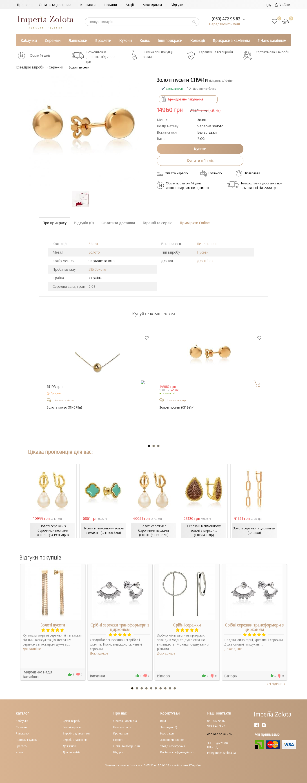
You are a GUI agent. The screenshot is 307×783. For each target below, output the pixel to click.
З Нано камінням (272, 40)
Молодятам (152, 4)
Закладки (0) (168, 727)
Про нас (23, 4)
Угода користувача (172, 746)
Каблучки (29, 40)
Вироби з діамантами (77, 733)
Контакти (88, 4)
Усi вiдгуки (274, 683)
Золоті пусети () (176, 407)
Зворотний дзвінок (172, 740)
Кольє (145, 40)
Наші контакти (122, 727)
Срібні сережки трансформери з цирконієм (120, 627)
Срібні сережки (187, 625)
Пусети (202, 252)
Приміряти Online (195, 222)
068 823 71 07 (216, 725)
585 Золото (97, 269)
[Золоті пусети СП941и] (83, 128)
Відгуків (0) (84, 222)
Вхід (163, 721)
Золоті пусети (52, 625)
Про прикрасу (54, 222)
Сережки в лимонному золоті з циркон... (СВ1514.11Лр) (204, 530)
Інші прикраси (170, 40)
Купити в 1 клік (200, 160)
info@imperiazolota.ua (221, 753)
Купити (200, 148)
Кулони (125, 40)
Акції (130, 4)
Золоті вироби (72, 727)
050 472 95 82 (216, 721)
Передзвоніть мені (224, 24)
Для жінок (205, 260)
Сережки (52, 40)
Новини (110, 4)
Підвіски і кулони (27, 740)
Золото (94, 252)
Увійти (284, 4)
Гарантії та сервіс (157, 222)
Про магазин (121, 733)
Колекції (197, 40)
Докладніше (32, 648)
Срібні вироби (71, 721)
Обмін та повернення (126, 746)
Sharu (93, 243)
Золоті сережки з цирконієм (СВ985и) (254, 530)
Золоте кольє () (64, 407)
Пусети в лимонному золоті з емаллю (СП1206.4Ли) (103, 530)
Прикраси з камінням (231, 40)
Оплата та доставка (55, 4)
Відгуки (177, 4)
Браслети (103, 40)
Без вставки (206, 243)
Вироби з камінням (75, 740)
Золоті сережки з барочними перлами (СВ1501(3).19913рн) (153, 530)
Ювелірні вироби (30, 67)
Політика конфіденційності (177, 752)
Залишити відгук (64, 400)
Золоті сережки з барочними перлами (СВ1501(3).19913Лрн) (53, 530)
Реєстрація (167, 733)
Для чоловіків (71, 752)
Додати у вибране (204, 88)
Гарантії (118, 740)
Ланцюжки (78, 40)
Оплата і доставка (125, 721)
